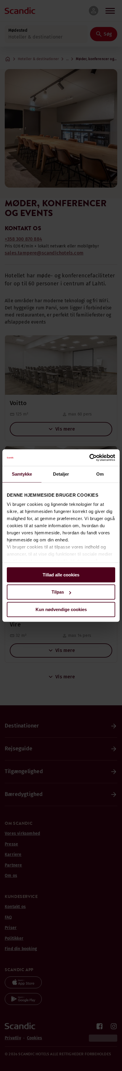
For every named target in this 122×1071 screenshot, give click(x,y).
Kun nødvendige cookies (61, 609)
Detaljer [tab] (61, 474)
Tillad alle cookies (61, 574)
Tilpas (58, 591)
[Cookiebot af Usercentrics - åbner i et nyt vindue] (89, 457)
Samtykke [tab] (22, 474)
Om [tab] (100, 474)
